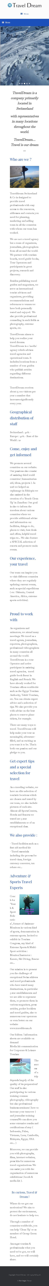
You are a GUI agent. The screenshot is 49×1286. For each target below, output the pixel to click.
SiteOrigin (22, 1281)
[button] (19, 83)
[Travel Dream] (24, 5)
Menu (26, 14)
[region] (24, 55)
